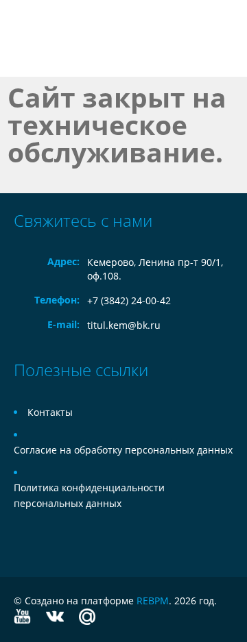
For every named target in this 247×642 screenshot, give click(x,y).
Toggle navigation (26, 39)
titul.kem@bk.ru (124, 325)
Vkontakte (55, 616)
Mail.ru (87, 616)
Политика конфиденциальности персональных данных (89, 495)
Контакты (50, 412)
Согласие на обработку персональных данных (123, 449)
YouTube (22, 616)
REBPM (153, 600)
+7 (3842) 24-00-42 (129, 300)
